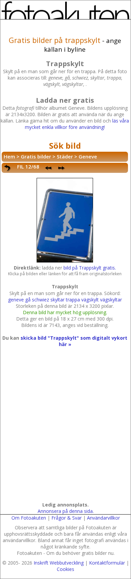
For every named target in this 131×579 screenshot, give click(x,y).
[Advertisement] (65, 431)
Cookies (65, 569)
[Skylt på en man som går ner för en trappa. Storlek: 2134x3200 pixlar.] (65, 261)
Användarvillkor (103, 518)
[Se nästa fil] (62, 168)
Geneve (88, 156)
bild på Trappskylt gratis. (89, 267)
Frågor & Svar (66, 518)
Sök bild (65, 145)
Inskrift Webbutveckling (59, 563)
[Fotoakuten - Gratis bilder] (65, 10)
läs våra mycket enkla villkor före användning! (77, 123)
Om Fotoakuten (28, 518)
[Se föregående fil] (49, 168)
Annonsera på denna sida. (66, 511)
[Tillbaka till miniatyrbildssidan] (8, 168)
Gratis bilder (36, 156)
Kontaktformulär (107, 563)
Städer (65, 156)
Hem (9, 156)
